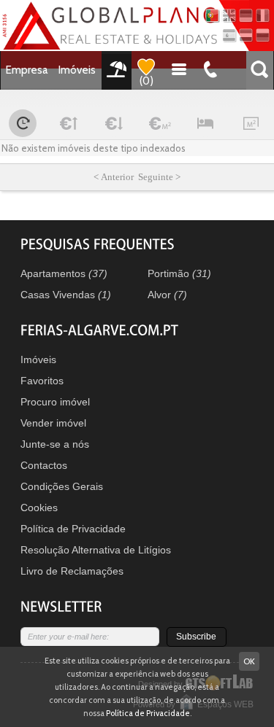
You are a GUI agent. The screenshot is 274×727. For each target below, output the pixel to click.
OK (249, 661)
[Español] (229, 35)
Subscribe (196, 636)
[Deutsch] (246, 16)
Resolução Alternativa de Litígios (95, 550)
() (146, 81)
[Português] (212, 16)
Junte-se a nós (54, 444)
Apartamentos (63, 273)
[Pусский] (262, 35)
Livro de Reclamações (71, 571)
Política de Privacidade (73, 528)
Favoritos (42, 380)
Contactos (43, 465)
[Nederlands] (246, 35)
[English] (229, 16)
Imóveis (77, 70)
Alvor (167, 294)
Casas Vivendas (65, 294)
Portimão (179, 273)
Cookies (39, 507)
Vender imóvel (53, 423)
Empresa (27, 70)
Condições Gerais (61, 486)
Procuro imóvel (55, 402)
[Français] (262, 16)
